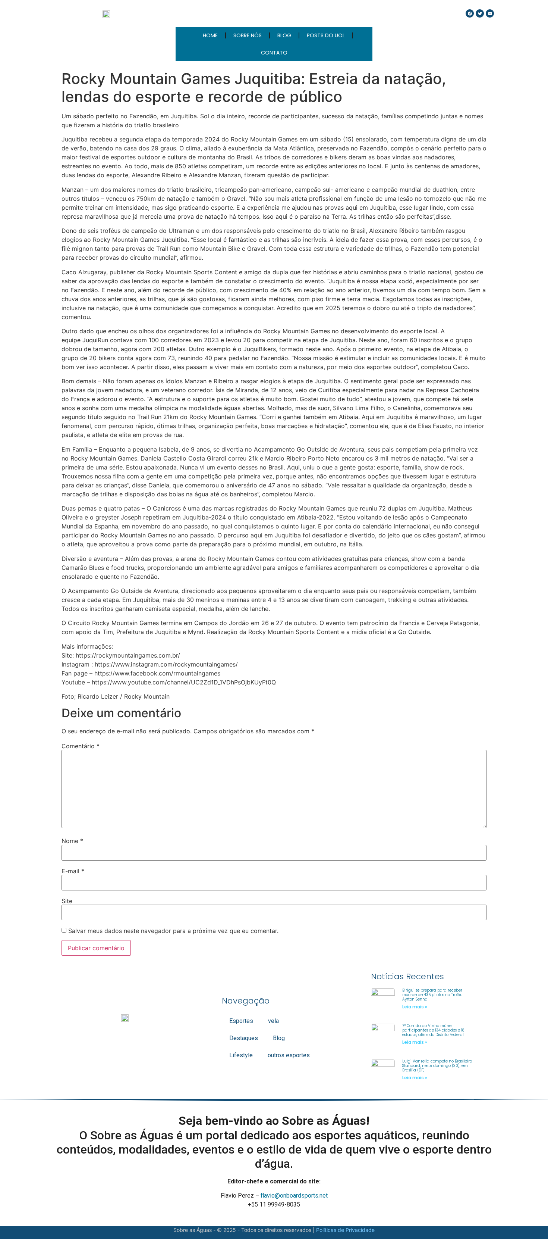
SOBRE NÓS (247, 35)
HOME (210, 35)
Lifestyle (241, 1055)
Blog (279, 1038)
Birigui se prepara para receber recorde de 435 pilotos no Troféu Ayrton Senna (432, 994)
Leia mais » (414, 1007)
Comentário (81, 746)
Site (67, 901)
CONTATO (274, 52)
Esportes (241, 1020)
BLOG (284, 35)
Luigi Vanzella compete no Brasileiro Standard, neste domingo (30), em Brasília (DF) (437, 1065)
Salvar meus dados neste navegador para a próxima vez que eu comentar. (173, 931)
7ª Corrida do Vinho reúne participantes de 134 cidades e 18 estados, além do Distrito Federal (433, 1030)
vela (273, 1020)
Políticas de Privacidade (345, 1230)
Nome (72, 841)
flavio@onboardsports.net (294, 1195)
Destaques (243, 1038)
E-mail (73, 871)
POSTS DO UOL (326, 35)
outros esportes (289, 1055)
